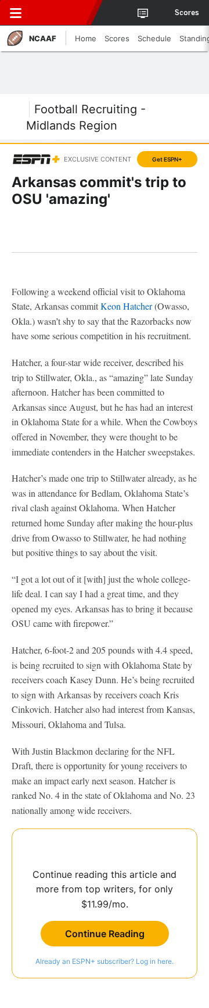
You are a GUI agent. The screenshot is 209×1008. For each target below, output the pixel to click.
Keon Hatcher (126, 306)
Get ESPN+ (167, 159)
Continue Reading (105, 933)
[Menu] (15, 13)
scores (187, 13)
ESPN (62, 13)
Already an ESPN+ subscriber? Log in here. (104, 961)
